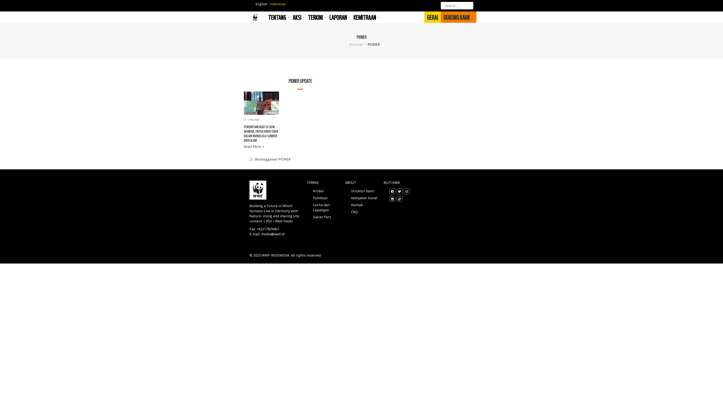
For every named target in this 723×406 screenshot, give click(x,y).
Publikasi (320, 198)
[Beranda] (255, 17)
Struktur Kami (362, 191)
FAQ (354, 212)
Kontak (357, 205)
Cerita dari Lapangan (321, 207)
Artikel (319, 191)
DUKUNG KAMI (457, 17)
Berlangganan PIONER (272, 159)
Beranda (356, 44)
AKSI (297, 17)
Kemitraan (365, 17)
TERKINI (315, 17)
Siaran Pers (322, 217)
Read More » (254, 146)
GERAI (432, 17)
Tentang (277, 17)
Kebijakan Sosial (364, 198)
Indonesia (278, 4)
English (261, 4)
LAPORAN (338, 17)
